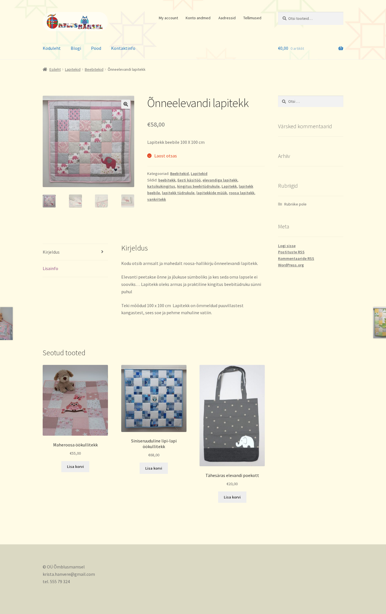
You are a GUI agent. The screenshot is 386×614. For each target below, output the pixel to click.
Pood (96, 48)
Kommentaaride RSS (296, 258)
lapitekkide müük (211, 192)
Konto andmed (198, 17)
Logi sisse (287, 245)
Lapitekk (229, 186)
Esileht (55, 69)
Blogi (76, 48)
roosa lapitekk (241, 192)
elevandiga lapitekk (220, 180)
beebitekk (166, 180)
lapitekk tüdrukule (178, 192)
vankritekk (156, 199)
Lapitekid (73, 69)
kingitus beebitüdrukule (198, 186)
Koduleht (52, 48)
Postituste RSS (291, 251)
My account (168, 17)
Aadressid (227, 17)
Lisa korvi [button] (75, 466)
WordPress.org (291, 265)
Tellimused (252, 17)
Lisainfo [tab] (50, 268)
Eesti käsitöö (189, 180)
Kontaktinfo (123, 48)
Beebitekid (94, 69)
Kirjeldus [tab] (51, 252)
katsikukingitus (161, 186)
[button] (125, 104)
